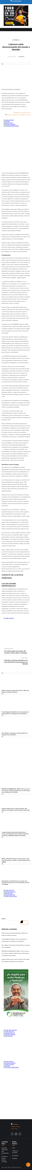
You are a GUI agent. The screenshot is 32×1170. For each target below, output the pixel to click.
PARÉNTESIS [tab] (7, 578)
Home (13, 1148)
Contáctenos (15, 1155)
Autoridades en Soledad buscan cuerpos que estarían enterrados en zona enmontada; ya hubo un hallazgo (15, 882)
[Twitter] (16, 1134)
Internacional (5, 1149)
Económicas (16, 39)
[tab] (16, 585)
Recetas (4, 1158)
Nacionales (4, 1148)
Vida (3, 1151)
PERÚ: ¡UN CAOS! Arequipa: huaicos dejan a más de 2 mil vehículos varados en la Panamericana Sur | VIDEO (16, 860)
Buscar (4, 918)
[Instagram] (20, 1134)
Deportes (4, 1160)
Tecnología (4, 1161)
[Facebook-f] (12, 1134)
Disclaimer (14, 1158)
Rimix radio (4, 1167)
